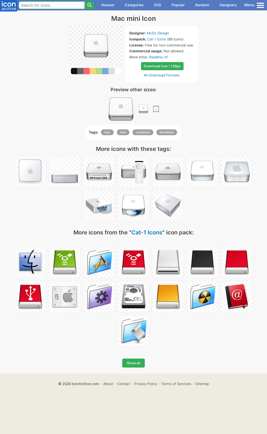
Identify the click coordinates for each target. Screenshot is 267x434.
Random (202, 5)
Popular (178, 5)
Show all (133, 363)
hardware (167, 132)
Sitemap (202, 384)
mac (107, 132)
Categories (134, 5)
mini (123, 132)
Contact (123, 384)
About (108, 384)
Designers (228, 5)
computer (143, 132)
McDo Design (158, 33)
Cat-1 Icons (156, 39)
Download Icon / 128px (162, 66)
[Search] (89, 5)
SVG (157, 5)
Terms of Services (176, 384)
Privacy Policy (145, 384)
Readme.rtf (158, 57)
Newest (107, 5)
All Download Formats (162, 75)
